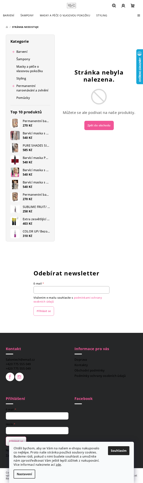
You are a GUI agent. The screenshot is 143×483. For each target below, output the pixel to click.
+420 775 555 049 (18, 364)
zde (58, 465)
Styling (21, 78)
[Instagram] (19, 377)
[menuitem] (8, 15)
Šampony (23, 59)
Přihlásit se (44, 311)
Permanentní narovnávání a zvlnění (32, 88)
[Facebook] (10, 377)
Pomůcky (23, 98)
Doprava (80, 360)
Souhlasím (119, 451)
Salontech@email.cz (20, 360)
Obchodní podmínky (89, 370)
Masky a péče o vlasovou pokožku (29, 68)
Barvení (22, 52)
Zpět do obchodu (99, 125)
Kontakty (81, 365)
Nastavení (24, 474)
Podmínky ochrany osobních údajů (100, 376)
